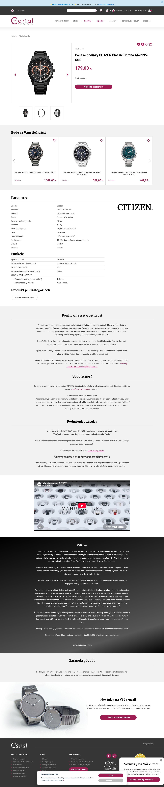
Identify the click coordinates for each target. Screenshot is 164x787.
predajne (147, 21)
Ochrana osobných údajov (80, 765)
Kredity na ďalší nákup (106, 4)
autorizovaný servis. (95, 450)
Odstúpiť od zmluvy (79, 769)
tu (63, 780)
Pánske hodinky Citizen (24, 298)
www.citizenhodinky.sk (82, 645)
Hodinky (14, 36)
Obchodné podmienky (21, 768)
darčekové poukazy (130, 21)
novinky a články (62, 21)
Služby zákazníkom (49, 765)
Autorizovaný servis (49, 768)
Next (149, 161)
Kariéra (44, 770)
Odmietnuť (110, 780)
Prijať (110, 775)
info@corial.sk (20, 10)
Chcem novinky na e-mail (118, 717)
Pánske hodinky (24, 36)
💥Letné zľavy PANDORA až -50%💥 (63, 4)
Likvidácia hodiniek (19, 776)
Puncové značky (19, 770)
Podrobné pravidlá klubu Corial (82, 762)
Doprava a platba (19, 759)
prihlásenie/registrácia (124, 10)
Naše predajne (47, 762)
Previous (14, 161)
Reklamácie (17, 765)
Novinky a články (19, 773)
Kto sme (45, 759)
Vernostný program (78, 759)
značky (112, 21)
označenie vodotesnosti (81, 389)
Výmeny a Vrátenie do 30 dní (23, 762)
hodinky (87, 21)
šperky (100, 21)
